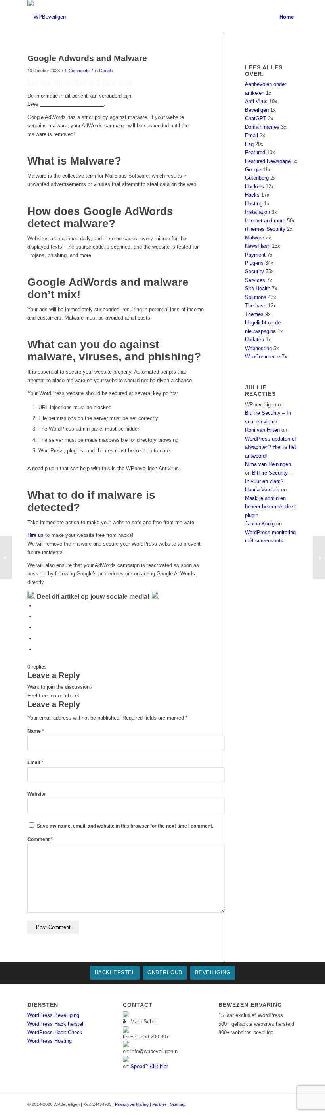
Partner (159, 1104)
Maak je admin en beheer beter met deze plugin (270, 506)
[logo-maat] (46, 17)
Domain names (262, 127)
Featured (255, 152)
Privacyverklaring (132, 1104)
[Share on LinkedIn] (37, 638)
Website (36, 794)
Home (286, 17)
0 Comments (77, 70)
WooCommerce (262, 357)
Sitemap (177, 1104)
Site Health (257, 288)
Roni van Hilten (262, 430)
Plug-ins (254, 263)
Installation (257, 212)
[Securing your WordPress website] (6, 557)
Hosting (253, 204)
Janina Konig (260, 524)
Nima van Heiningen (268, 464)
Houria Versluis (262, 489)
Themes (254, 314)
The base (255, 305)
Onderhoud (164, 972)
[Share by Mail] (37, 649)
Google (106, 70)
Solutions (255, 297)
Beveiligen (257, 110)
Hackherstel (115, 972)
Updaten (254, 340)
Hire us (35, 535)
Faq (249, 144)
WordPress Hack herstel (55, 1024)
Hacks (252, 195)
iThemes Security (265, 229)
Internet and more (265, 221)
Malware (254, 238)
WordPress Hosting (49, 1041)
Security (254, 271)
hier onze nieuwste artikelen (72, 104)
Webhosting (258, 348)
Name (35, 731)
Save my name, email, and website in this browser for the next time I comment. (125, 826)
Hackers (254, 187)
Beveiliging (213, 972)
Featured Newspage (268, 161)
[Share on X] (37, 616)
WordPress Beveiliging (53, 1015)
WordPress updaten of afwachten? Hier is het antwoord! (270, 447)
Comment (40, 839)
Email (35, 762)
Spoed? (149, 1066)
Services (255, 280)
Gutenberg (257, 178)
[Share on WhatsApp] (37, 627)
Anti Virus (256, 101)
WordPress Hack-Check (54, 1032)
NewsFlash (257, 246)
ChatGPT (255, 118)
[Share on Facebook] (37, 606)
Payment (255, 255)
